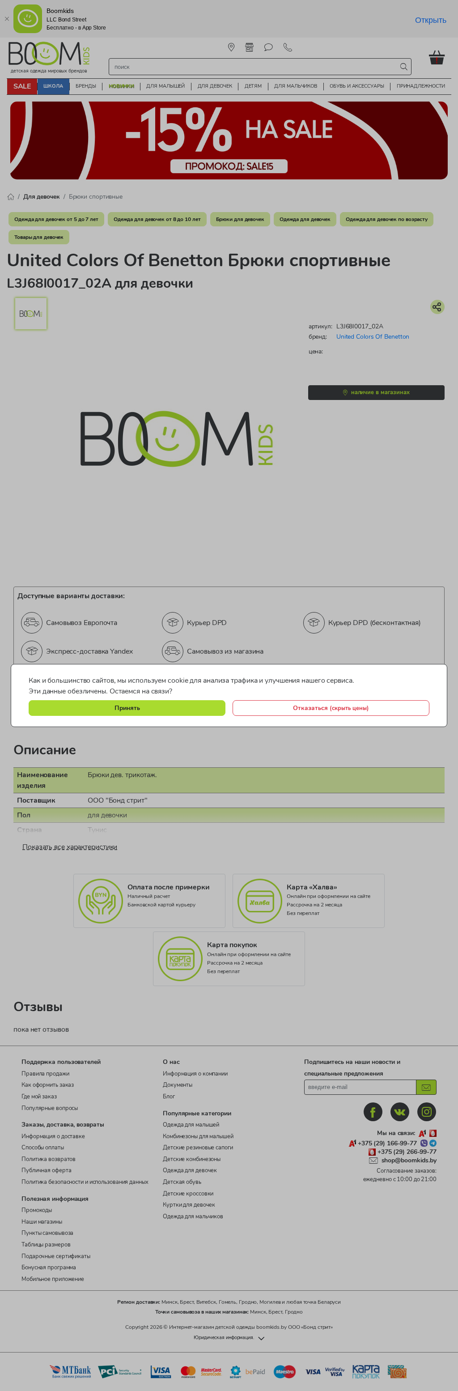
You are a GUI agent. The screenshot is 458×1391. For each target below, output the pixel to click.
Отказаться (331, 707)
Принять (127, 707)
